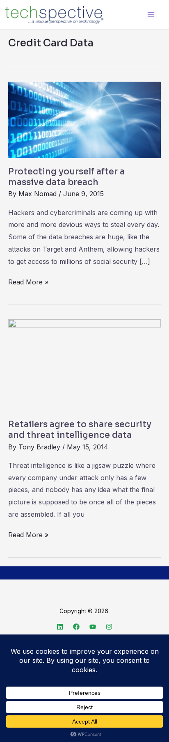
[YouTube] (92, 626)
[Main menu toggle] (150, 14)
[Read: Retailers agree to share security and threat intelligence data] (84, 364)
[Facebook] (76, 626)
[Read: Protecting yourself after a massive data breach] (84, 119)
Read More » (28, 281)
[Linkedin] (60, 626)
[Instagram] (109, 626)
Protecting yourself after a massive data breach (66, 177)
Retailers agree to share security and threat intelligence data (79, 429)
